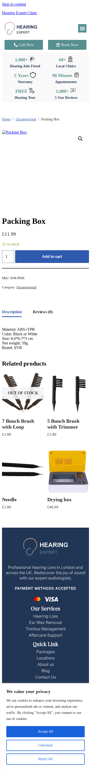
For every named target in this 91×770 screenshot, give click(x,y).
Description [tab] (12, 312)
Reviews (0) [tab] (43, 312)
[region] (45, 726)
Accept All (45, 731)
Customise (45, 745)
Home (6, 119)
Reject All (45, 759)
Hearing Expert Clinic (19, 13)
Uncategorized (26, 119)
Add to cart (52, 256)
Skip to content (14, 4)
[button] (82, 28)
